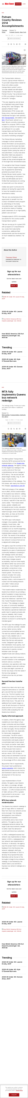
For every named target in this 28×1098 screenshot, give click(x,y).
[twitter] (14, 44)
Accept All (14, 1094)
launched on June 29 (18, 486)
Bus (3, 12)
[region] (14, 1091)
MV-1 (3, 120)
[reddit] (17, 44)
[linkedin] (11, 44)
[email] (19, 44)
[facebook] (8, 44)
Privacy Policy (19, 1090)
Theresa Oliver (11, 257)
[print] (25, 44)
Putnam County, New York (17, 32)
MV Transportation (8, 118)
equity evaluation (7, 768)
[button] (3, 4)
